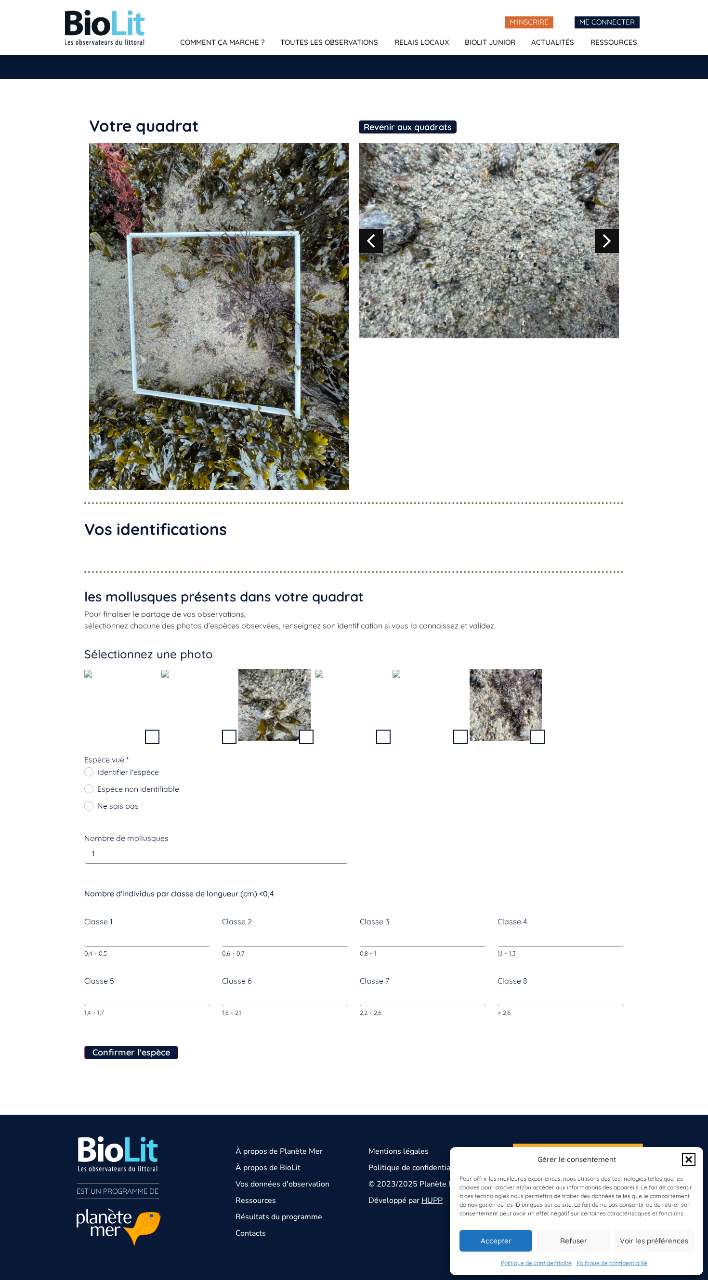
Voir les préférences (654, 1240)
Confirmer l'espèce (131, 1052)
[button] (689, 1159)
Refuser (573, 1240)
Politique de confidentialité (536, 1263)
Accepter (496, 1240)
